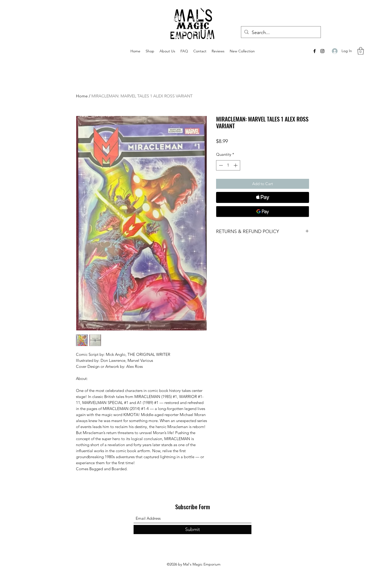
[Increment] (236, 165)
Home (82, 95)
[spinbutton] (228, 165)
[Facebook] (314, 51)
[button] (361, 51)
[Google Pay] (262, 211)
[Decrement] (220, 165)
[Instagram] (322, 51)
